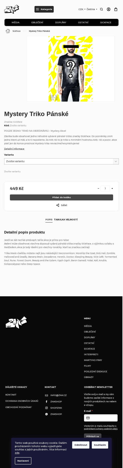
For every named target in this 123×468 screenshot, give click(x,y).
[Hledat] (101, 9)
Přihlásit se (92, 436)
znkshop (56, 401)
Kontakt (10, 394)
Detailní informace (14, 148)
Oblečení (37, 22)
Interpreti (91, 354)
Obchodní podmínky (18, 407)
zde (17, 452)
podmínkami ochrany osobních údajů (101, 429)
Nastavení (23, 460)
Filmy (87, 365)
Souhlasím (100, 445)
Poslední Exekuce (95, 371)
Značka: (13, 122)
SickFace (105, 22)
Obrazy (88, 377)
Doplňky (60, 22)
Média (15, 22)
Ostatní (83, 22)
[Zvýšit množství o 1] (112, 188)
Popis (48, 219)
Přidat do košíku (61, 197)
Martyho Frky (93, 360)
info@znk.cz (58, 395)
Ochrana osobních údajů (21, 401)
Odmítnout (80, 445)
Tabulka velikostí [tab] (66, 219)
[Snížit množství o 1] (98, 188)
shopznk (56, 408)
